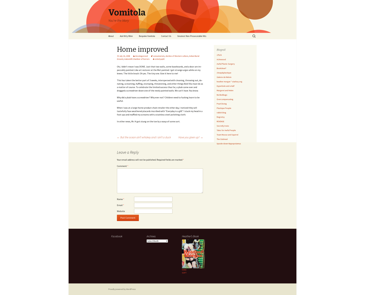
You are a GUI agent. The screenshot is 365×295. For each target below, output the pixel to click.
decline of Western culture (177, 56)
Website (121, 211)
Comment (122, 166)
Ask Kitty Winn (126, 36)
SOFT (184, 272)
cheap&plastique (224, 72)
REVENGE (220, 121)
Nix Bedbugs (222, 95)
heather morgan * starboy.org (229, 81)
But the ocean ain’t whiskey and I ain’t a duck (144, 137)
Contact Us (166, 36)
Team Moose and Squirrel (227, 134)
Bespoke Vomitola (147, 36)
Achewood (221, 59)
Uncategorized (141, 56)
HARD (184, 269)
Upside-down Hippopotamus (229, 143)
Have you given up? (190, 137)
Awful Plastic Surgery (226, 64)
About (111, 36)
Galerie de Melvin (224, 77)
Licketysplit (160, 59)
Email (120, 205)
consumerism (159, 56)
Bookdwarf (221, 68)
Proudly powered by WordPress (122, 289)
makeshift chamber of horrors (137, 59)
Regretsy (221, 117)
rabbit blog (221, 112)
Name (120, 199)
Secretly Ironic (223, 126)
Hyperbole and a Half (225, 86)
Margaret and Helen (225, 90)
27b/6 (219, 55)
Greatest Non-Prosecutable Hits (191, 36)
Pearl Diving (222, 103)
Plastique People (224, 108)
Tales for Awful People (226, 130)
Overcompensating (225, 99)
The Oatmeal (222, 139)
